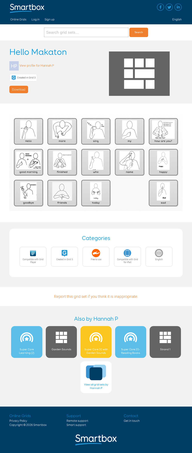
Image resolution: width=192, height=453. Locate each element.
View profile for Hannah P (37, 65)
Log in (36, 19)
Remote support (77, 420)
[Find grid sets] (86, 32)
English (177, 19)
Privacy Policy (18, 420)
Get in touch (132, 420)
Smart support (76, 425)
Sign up (50, 19)
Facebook (160, 7)
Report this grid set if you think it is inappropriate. (96, 296)
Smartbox (40, 425)
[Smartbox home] (27, 6)
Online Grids (18, 19)
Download (18, 89)
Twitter (169, 7)
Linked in (178, 7)
